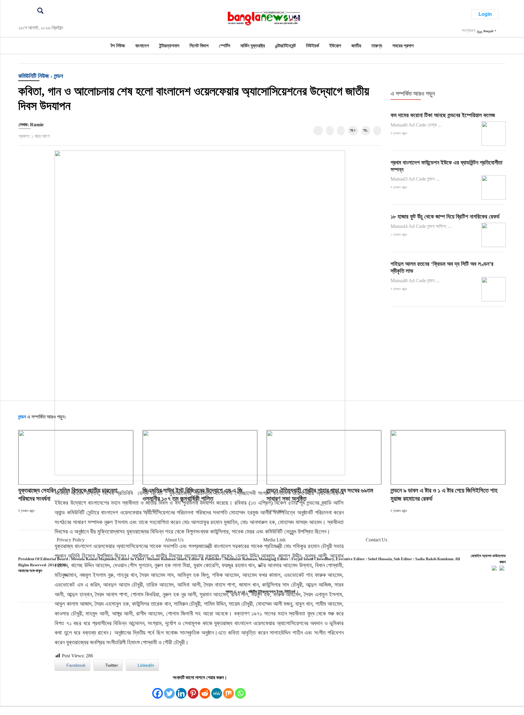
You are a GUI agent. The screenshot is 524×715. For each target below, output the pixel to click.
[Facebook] (157, 690)
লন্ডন (58, 76)
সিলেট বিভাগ (199, 45)
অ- (365, 130)
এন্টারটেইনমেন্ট (285, 45)
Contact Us (376, 539)
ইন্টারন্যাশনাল (169, 45)
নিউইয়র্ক (312, 45)
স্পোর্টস (224, 45)
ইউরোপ (335, 45)
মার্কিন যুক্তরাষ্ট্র (252, 45)
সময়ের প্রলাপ (403, 45)
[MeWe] (216, 690)
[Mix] (228, 690)
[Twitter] (169, 690)
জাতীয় (356, 45)
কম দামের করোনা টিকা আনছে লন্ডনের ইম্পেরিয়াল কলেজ (443, 115)
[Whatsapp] (240, 690)
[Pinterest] (193, 690)
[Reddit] (205, 690)
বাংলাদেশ (142, 45)
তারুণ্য (376, 45)
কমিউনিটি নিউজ (33, 76)
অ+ (353, 130)
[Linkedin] (181, 690)
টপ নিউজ (118, 45)
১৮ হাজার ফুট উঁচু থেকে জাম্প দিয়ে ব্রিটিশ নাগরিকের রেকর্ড (445, 216)
